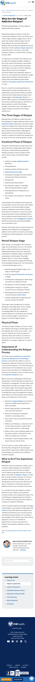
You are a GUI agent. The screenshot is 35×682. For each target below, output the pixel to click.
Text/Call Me (18, 679)
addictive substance (11, 375)
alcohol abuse (21, 295)
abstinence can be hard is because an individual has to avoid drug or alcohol (16, 358)
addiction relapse (21, 475)
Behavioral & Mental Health (16, 594)
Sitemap (23, 667)
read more (23, 550)
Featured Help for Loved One (15, 530)
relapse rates (25, 48)
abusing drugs (17, 97)
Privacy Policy (13, 667)
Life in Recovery (12, 597)
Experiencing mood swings (13, 172)
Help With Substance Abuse (16, 590)
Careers (17, 665)
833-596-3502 (6, 679)
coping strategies (17, 401)
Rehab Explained (12, 600)
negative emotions (23, 161)
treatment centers (7, 124)
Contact (9, 665)
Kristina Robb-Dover (9, 15)
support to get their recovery (20, 82)
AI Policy (25, 665)
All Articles (10, 604)
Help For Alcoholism (13, 587)
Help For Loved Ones (13, 584)
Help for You (11, 580)
